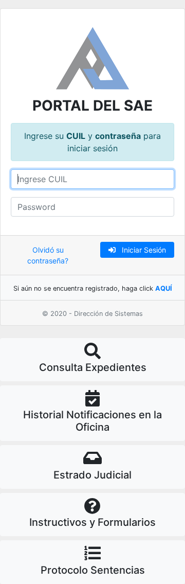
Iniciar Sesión (141, 249)
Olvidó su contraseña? (47, 255)
